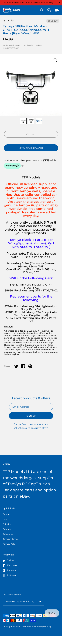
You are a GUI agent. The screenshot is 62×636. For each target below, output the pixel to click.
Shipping (18, 45)
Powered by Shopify (41, 626)
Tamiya (10, 20)
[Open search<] (41, 10)
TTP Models (25, 626)
